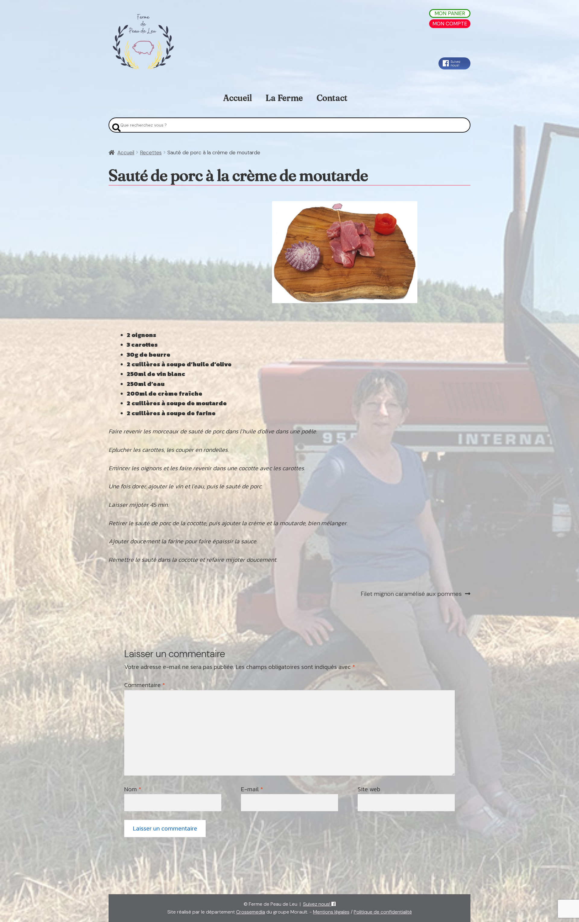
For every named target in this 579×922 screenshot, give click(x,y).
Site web (369, 789)
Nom (132, 789)
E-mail (252, 789)
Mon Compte (449, 23)
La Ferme (284, 98)
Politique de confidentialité (383, 912)
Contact (332, 98)
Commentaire (144, 684)
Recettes (151, 152)
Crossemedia (250, 912)
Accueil (237, 98)
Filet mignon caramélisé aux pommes (411, 594)
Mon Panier (450, 13)
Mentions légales (331, 912)
